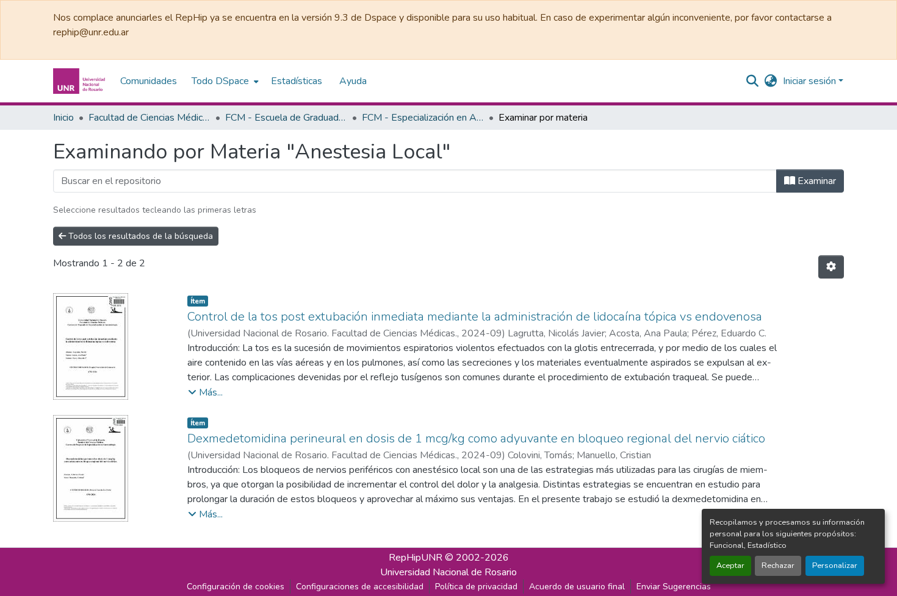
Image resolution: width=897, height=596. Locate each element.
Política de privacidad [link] (476, 586)
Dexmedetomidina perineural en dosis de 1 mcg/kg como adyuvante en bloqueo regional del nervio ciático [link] (476, 438)
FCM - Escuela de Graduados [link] (286, 117)
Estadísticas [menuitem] (296, 81)
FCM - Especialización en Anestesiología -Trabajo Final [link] (423, 117)
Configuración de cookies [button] (235, 586)
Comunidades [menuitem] (148, 81)
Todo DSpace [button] (220, 81)
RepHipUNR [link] (415, 557)
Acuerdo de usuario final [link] (577, 586)
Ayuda (353, 81)
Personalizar (834, 565)
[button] (80, 81)
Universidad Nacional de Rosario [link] (448, 572)
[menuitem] (224, 81)
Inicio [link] (63, 117)
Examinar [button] (815, 181)
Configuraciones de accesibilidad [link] (359, 586)
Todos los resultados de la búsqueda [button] (139, 236)
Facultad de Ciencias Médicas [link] (149, 117)
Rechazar (778, 565)
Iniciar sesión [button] (810, 81)
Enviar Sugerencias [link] (673, 586)
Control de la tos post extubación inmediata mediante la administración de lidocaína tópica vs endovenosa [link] (474, 316)
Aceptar (730, 565)
